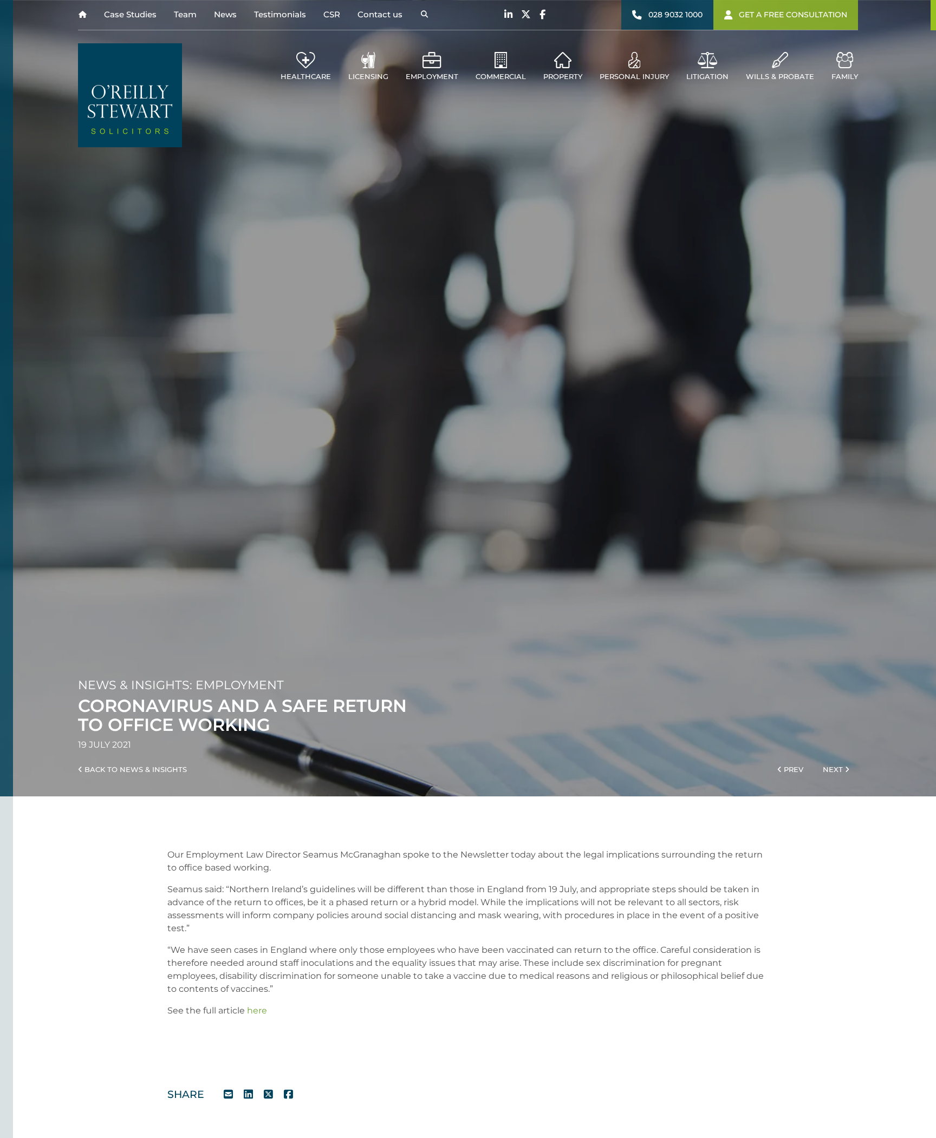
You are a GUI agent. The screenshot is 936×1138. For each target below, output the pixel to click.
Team (185, 14)
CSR (331, 14)
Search (424, 15)
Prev (792, 770)
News (225, 14)
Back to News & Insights (134, 770)
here (257, 1010)
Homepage (82, 15)
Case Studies (130, 14)
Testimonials (280, 14)
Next (834, 770)
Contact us (380, 14)
